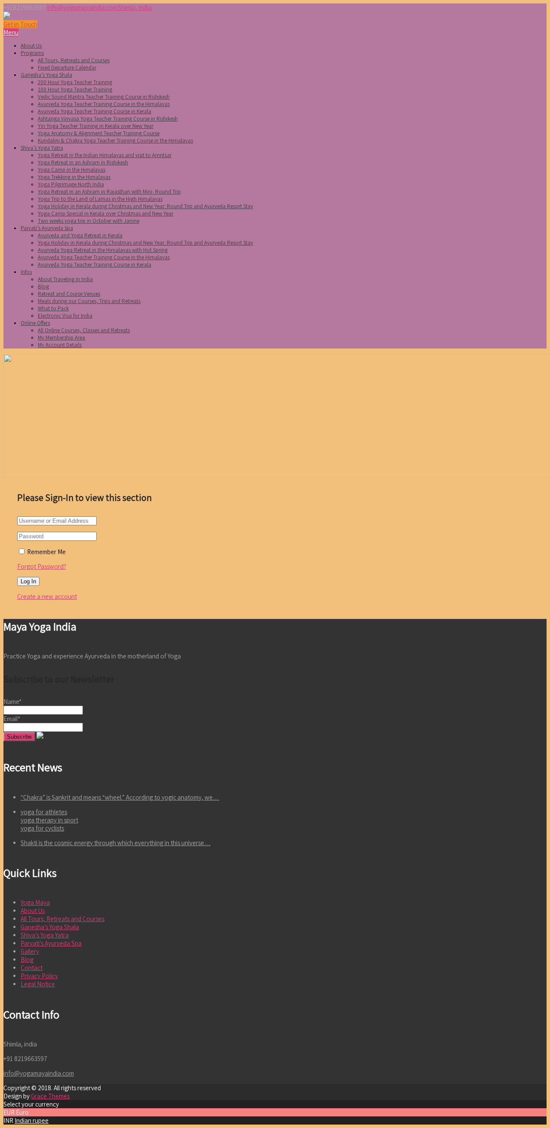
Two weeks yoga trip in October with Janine (88, 220)
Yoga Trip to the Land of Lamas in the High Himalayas (100, 199)
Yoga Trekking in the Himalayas (74, 177)
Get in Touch (20, 24)
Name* (12, 701)
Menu (10, 32)
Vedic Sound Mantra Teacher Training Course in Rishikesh (104, 96)
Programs (32, 53)
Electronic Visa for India (65, 315)
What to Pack (53, 308)
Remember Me (46, 552)
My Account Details (60, 345)
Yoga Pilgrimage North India (71, 184)
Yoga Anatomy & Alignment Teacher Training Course (98, 133)
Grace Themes (50, 1096)
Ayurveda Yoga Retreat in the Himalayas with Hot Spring (103, 250)
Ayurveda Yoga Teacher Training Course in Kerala (94, 111)
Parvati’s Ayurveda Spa (47, 228)
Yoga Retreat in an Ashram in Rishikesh (83, 162)
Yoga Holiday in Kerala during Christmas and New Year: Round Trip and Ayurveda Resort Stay (145, 206)
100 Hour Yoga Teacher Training (75, 89)
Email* (11, 719)
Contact (32, 968)
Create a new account (47, 596)
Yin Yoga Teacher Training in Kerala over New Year (95, 126)
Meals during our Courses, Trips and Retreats (89, 301)
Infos (26, 272)
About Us (31, 45)
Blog (43, 286)
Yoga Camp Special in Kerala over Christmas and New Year (105, 213)
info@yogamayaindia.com (82, 7)
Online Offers (35, 323)
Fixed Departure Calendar (67, 67)
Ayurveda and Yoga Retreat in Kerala (80, 235)
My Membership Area (61, 337)
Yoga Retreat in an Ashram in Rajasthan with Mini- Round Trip (109, 191)
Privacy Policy (39, 976)
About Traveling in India (65, 279)
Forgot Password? (41, 566)
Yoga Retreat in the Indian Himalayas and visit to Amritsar (104, 155)
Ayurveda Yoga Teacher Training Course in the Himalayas (104, 104)
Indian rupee (32, 1120)
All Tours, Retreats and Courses (74, 60)
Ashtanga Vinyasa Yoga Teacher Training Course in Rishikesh (108, 118)
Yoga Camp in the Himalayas (71, 169)
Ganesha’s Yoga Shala (46, 75)
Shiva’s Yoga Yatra (42, 148)
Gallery (30, 951)
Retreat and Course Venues (69, 293)
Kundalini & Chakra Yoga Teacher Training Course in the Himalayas (115, 140)
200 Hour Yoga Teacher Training (75, 82)
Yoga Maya (35, 902)
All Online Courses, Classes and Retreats (84, 330)
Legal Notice (38, 984)
